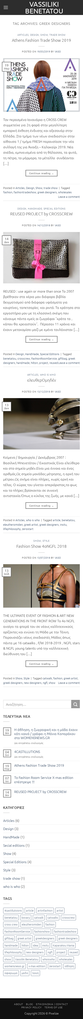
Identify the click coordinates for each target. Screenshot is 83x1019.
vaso (58, 51)
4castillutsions (13, 910)
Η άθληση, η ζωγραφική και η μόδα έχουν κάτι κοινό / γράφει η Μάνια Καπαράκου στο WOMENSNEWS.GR (46, 733)
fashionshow (42, 931)
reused (53, 363)
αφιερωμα (10, 973)
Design (34, 34)
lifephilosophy (12, 529)
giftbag (62, 358)
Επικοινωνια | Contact (52, 1004)
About (18, 1004)
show (52, 683)
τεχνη (35, 973)
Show (44, 34)
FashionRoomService (44, 358)
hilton (34, 363)
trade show (57, 34)
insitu (63, 524)
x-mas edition (37, 966)
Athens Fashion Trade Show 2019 (41, 40)
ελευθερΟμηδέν (41, 379)
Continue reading (41, 173)
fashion (7, 192)
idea (35, 945)
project (43, 363)
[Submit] (75, 704)
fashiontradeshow (25, 192)
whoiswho (48, 959)
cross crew (11, 924)
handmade (23, 363)
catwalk (47, 678)
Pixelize (54, 1013)
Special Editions (55, 208)
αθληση (69, 966)
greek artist (31, 524)
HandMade (35, 208)
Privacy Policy (31, 1007)
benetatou (9, 358)
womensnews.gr (14, 966)
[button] (5, 7)
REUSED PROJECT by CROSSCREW (41, 213)
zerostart (27, 529)
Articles (23, 34)
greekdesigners (45, 938)
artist (60, 910)
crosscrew (23, 358)
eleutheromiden (13, 524)
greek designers (47, 192)
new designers (33, 683)
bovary (25, 917)
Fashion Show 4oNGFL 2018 (41, 546)
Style (46, 540)
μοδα (24, 973)
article (56, 520)
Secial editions (14, 845)
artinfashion (45, 910)
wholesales (65, 192)
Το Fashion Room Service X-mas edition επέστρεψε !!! (43, 779)
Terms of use (53, 1007)
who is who (48, 374)
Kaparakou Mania (63, 945)
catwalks (52, 917)
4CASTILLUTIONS (27, 752)
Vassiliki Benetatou (44, 7)
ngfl (45, 683)
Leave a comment (69, 197)
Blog (29, 1004)
